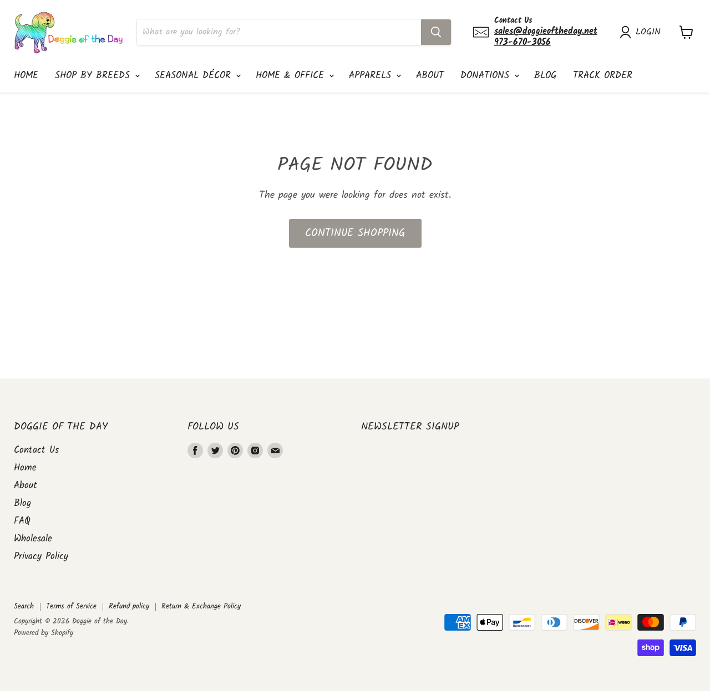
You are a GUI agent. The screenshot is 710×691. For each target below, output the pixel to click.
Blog (545, 75)
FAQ (22, 521)
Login (648, 32)
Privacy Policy (41, 556)
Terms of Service (71, 606)
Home (26, 75)
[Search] (436, 32)
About (430, 75)
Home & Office (292, 75)
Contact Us (36, 450)
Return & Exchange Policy (201, 606)
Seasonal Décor (195, 75)
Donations (486, 75)
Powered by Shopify (43, 633)
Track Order (602, 75)
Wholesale (33, 538)
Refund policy (129, 606)
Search (24, 606)
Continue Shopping (355, 233)
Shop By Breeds (94, 75)
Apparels (372, 75)
